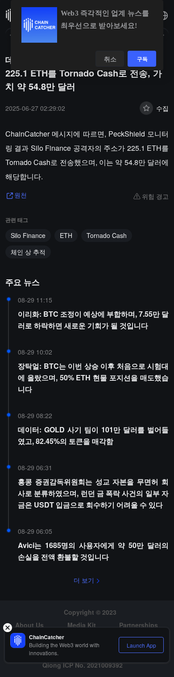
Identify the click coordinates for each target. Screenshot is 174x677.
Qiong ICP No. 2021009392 (82, 665)
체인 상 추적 (28, 251)
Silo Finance (28, 235)
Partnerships (138, 625)
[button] (163, 16)
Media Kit (81, 625)
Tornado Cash (107, 235)
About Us (29, 625)
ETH (66, 235)
